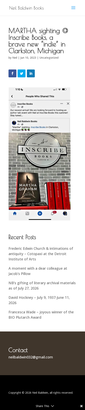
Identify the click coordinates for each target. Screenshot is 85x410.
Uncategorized (49, 57)
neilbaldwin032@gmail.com (30, 357)
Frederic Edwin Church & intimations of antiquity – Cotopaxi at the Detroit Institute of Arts (40, 253)
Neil (14, 57)
